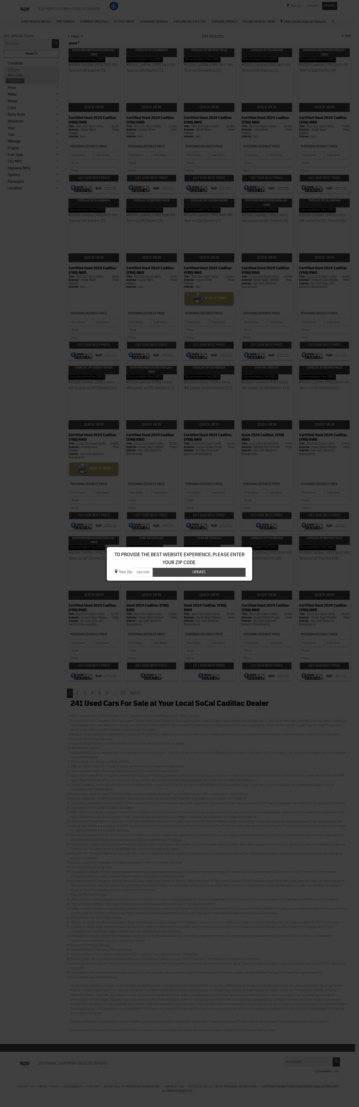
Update (199, 572)
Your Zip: (126, 572)
